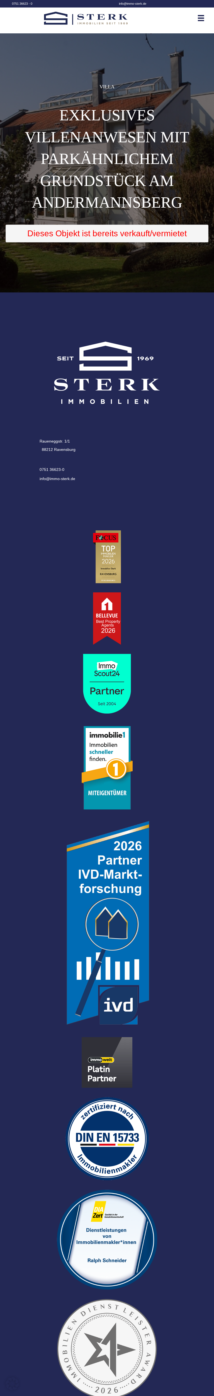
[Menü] (205, 18)
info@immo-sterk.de (132, 3)
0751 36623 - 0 (22, 3)
